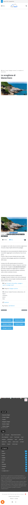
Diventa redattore (7, 320)
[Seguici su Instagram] (26, 399)
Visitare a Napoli (19, 324)
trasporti (8, 444)
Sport (3, 462)
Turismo (4, 419)
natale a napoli (15, 441)
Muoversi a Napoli (6, 415)
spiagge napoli (4, 236)
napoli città (21, 439)
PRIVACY (12, 498)
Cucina (3, 468)
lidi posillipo (14, 234)
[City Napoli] (14, 6)
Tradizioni (4, 466)
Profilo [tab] (5, 239)
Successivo (24, 310)
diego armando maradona (16, 434)
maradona (4, 439)
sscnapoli (22, 441)
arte (2, 434)
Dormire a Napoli (19, 320)
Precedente (3, 310)
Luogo (6, 70)
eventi (11, 437)
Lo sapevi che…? (5, 470)
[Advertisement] (14, 24)
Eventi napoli (16, 437)
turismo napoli (15, 444)
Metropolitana (10, 439)
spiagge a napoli (21, 234)
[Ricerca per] (26, 6)
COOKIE (16, 498)
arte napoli (7, 434)
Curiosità (4, 464)
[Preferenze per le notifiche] (2, 502)
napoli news (4, 441)
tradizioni (3, 444)
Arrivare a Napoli (5, 417)
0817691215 (12, 305)
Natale (9, 441)
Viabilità (3, 457)
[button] (3, 224)
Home (3, 70)
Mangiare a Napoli (7, 324)
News (3, 451)
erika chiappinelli (5, 437)
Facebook (6, 302)
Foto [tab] (12, 239)
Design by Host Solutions (14, 496)
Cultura (3, 459)
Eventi (3, 455)
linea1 (22, 437)
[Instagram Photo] (5, 403)
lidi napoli (9, 234)
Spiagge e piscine (12, 70)
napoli (16, 439)
